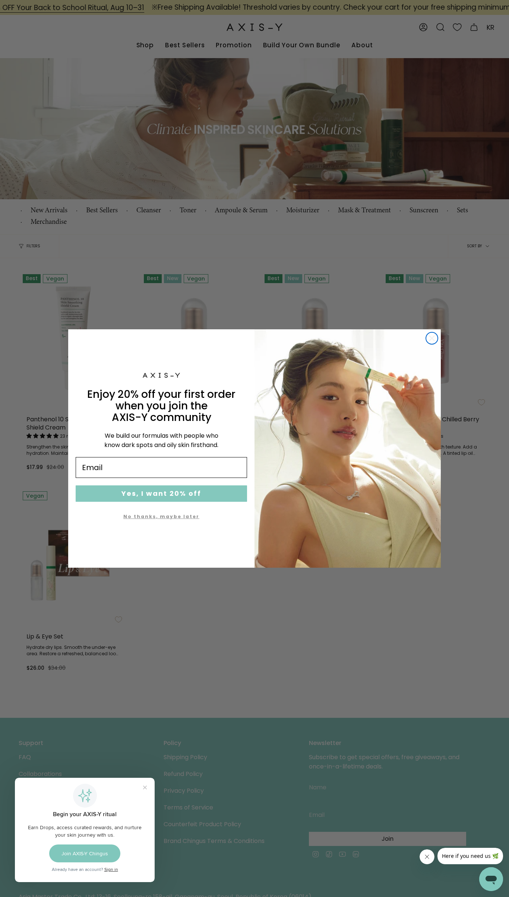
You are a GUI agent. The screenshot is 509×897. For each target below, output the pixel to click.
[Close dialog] (432, 338)
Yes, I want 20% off (161, 493)
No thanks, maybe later (161, 516)
